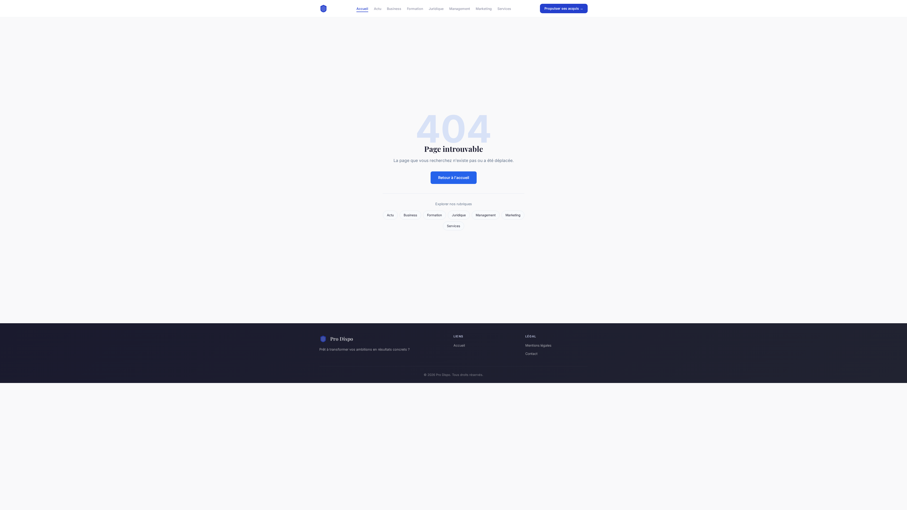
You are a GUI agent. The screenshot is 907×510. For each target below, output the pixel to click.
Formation (415, 8)
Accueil (362, 8)
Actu (377, 8)
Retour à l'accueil (453, 177)
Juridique (436, 8)
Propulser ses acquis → (563, 8)
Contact (531, 354)
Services (504, 8)
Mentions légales (538, 345)
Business (394, 8)
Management (459, 8)
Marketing (484, 8)
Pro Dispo (341, 338)
